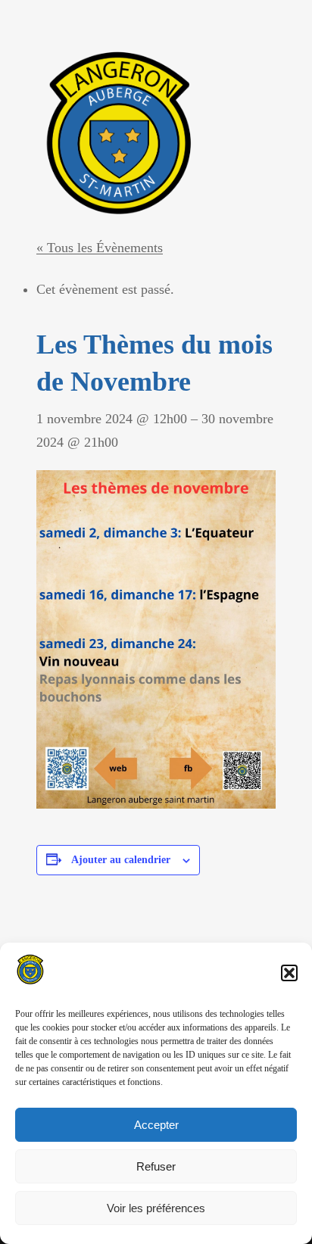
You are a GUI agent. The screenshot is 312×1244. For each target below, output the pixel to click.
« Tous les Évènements (99, 247)
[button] (289, 973)
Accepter (156, 1124)
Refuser (156, 1166)
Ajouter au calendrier (120, 859)
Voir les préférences (156, 1208)
